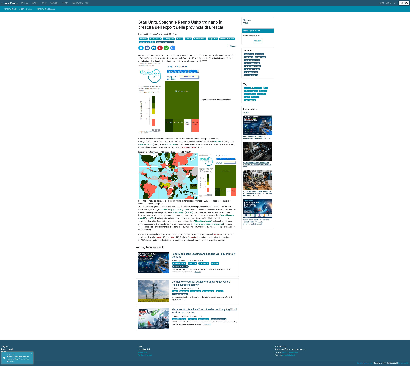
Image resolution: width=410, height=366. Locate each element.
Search (248, 20)
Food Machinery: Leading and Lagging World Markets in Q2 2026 (256, 137)
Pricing (65, 3)
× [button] (31, 354)
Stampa (232, 46)
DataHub (25, 3)
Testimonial (77, 3)
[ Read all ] (197, 272)
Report (34, 3)
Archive (246, 112)
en (395, 3)
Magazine (54, 3)
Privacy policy (403, 363)
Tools (44, 3)
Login (382, 3)
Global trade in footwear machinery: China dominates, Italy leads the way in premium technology (257, 193)
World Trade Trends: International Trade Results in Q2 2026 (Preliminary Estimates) (256, 222)
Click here (258, 41)
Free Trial (404, 3)
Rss (246, 23)
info (86, 3)
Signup (389, 3)
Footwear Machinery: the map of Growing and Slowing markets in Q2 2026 (257, 165)
